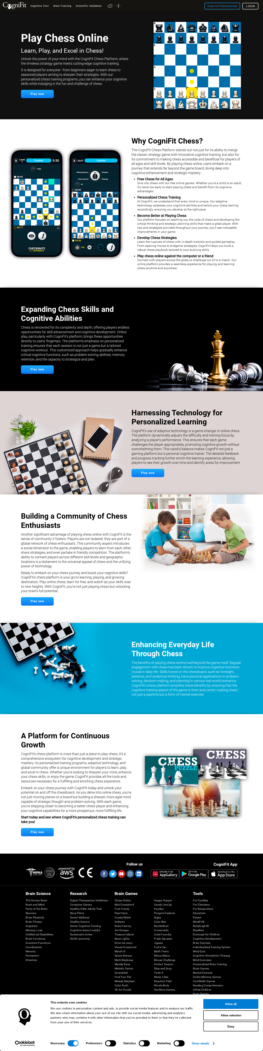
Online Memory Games (207, 976)
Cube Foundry (162, 934)
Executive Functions (38, 942)
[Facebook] (104, 874)
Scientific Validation (89, 5)
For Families (200, 900)
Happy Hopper (163, 900)
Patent (197, 917)
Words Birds (161, 985)
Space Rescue (123, 955)
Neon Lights (122, 938)
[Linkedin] (139, 874)
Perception (32, 955)
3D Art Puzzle (123, 989)
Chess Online (123, 900)
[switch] (110, 1043)
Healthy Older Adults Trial (85, 908)
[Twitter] (113, 874)
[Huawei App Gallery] (165, 874)
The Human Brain (36, 900)
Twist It (158, 972)
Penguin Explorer (164, 913)
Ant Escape (122, 930)
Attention (31, 960)
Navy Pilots (77, 913)
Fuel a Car (160, 947)
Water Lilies (161, 976)
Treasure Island (124, 934)
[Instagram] (130, 874)
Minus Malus (162, 955)
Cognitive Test (39, 5)
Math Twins (161, 951)
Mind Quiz (199, 951)
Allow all (231, 1004)
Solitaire (120, 921)
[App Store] (223, 874)
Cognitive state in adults (85, 930)
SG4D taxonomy (80, 938)
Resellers (198, 930)
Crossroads (161, 930)
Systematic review (81, 934)
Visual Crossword (125, 947)
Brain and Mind (35, 904)
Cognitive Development (207, 938)
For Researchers (203, 908)
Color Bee (160, 921)
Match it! (120, 951)
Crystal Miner (123, 917)
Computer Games (81, 904)
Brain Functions (35, 938)
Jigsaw (158, 942)
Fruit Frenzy (122, 908)
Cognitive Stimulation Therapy (211, 955)
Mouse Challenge (164, 960)
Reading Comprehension (208, 985)
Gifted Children (202, 989)
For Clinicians (201, 904)
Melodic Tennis (124, 968)
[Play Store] (194, 874)
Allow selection (231, 1015)
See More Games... (165, 989)
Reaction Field (163, 981)
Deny (230, 1026)
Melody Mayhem (125, 981)
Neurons (31, 913)
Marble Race (122, 964)
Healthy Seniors (80, 921)
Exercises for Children (206, 934)
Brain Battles (201, 993)
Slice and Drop (163, 968)
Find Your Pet (123, 976)
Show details (200, 1043)
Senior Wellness (79, 917)
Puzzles (159, 908)
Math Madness (124, 960)
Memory (31, 951)
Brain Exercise (201, 942)
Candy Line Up (163, 904)
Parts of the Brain (37, 908)
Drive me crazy (124, 942)
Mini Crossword (124, 904)
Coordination (34, 947)
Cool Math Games (204, 981)
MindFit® (198, 921)
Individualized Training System (211, 947)
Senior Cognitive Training (85, 925)
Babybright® (201, 925)
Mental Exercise (202, 972)
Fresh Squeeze (163, 938)
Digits (157, 917)
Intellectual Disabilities (39, 934)
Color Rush (121, 985)
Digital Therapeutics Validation (89, 900)
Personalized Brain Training (210, 964)
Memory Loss (34, 930)
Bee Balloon (161, 925)
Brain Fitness (34, 921)
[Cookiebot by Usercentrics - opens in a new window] (25, 1043)
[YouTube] (121, 874)
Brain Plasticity (35, 917)
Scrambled (121, 972)
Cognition (32, 925)
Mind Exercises (202, 960)
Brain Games (201, 968)
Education (199, 913)
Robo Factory (123, 925)
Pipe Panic (121, 913)
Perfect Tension (163, 964)
